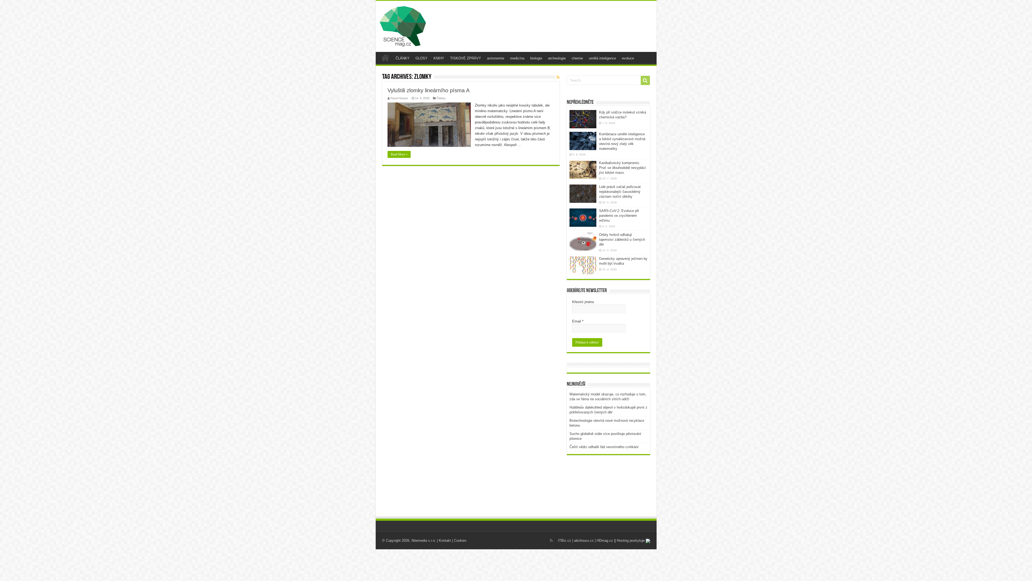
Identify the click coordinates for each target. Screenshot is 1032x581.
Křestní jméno (583, 302)
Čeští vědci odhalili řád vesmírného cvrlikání (604, 447)
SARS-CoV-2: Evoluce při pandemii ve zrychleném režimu (619, 215)
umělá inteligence (602, 58)
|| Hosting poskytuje (630, 541)
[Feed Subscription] (558, 77)
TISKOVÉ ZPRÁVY (465, 58)
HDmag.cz (605, 541)
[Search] (645, 80)
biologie (536, 58)
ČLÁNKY (403, 58)
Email (577, 321)
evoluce (628, 58)
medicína (517, 58)
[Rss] (551, 540)
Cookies (460, 541)
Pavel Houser (399, 98)
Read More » (399, 154)
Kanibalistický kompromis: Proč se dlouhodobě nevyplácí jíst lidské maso (622, 168)
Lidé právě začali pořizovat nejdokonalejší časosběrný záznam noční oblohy (620, 192)
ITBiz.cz (564, 541)
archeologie (557, 58)
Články (441, 98)
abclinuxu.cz (584, 541)
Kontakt (445, 541)
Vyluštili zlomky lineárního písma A (429, 90)
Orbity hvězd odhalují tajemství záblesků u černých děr (622, 239)
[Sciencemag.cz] (403, 25)
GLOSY (421, 58)
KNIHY (438, 58)
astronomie (495, 58)
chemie (577, 58)
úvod (385, 57)
